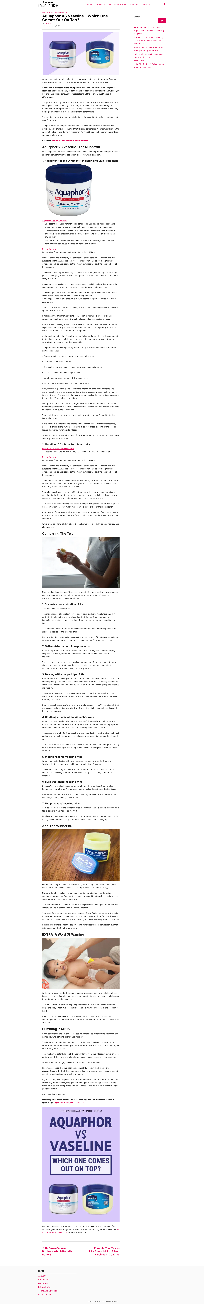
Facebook (58, 1103)
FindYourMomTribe (47, 12)
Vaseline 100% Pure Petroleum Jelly (58, 449)
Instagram (68, 1103)
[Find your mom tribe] (58, 4)
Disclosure (42, 1283)
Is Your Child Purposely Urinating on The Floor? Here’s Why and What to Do (148, 40)
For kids (64, 12)
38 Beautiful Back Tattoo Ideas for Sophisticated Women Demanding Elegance (149, 30)
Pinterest (80, 1103)
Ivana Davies (48, 23)
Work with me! (44, 1294)
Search (137, 17)
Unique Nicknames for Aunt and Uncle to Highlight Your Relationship (148, 57)
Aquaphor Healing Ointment (54, 221)
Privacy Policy (44, 1287)
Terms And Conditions (48, 1291)
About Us (42, 1276)
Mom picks (58, 12)
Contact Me (43, 1279)
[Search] (162, 20)
